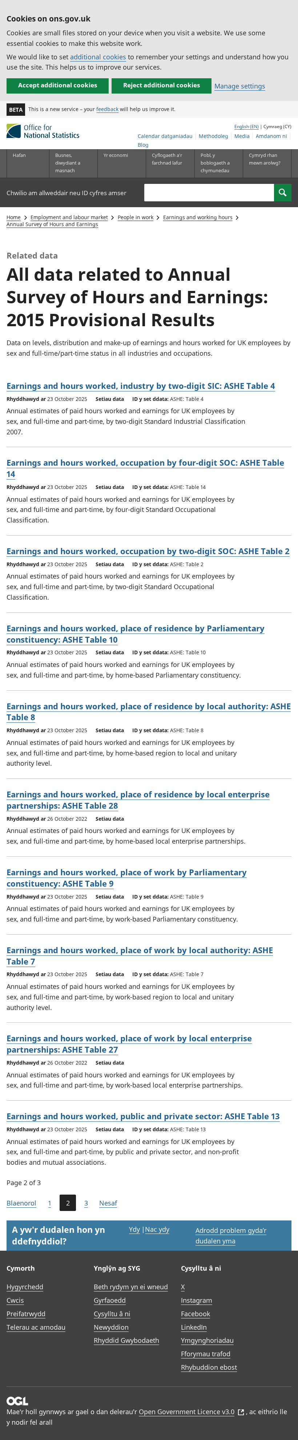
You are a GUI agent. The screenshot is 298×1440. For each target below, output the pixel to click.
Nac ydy (157, 1229)
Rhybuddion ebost (209, 1367)
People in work (135, 217)
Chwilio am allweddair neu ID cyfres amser (66, 193)
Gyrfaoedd (110, 1300)
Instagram (196, 1300)
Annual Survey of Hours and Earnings (52, 224)
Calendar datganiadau (165, 136)
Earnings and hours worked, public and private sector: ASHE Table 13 (143, 1115)
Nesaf (108, 1203)
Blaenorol (21, 1203)
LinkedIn (194, 1327)
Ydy (134, 1229)
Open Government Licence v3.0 (186, 1411)
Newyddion (111, 1327)
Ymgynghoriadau (207, 1340)
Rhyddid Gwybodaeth (126, 1340)
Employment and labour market (69, 217)
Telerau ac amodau (36, 1327)
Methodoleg (213, 136)
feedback (107, 109)
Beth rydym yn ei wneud (131, 1286)
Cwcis (15, 1300)
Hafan (19, 155)
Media (242, 136)
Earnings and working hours (198, 217)
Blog (143, 144)
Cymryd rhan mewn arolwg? (265, 159)
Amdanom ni (271, 136)
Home (14, 217)
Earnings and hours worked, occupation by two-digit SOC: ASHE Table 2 (148, 550)
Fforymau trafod (205, 1353)
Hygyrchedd (25, 1286)
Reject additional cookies (161, 85)
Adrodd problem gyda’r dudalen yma (231, 1235)
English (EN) (246, 126)
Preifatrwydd (26, 1313)
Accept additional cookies (57, 85)
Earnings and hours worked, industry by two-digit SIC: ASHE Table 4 (141, 385)
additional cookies (98, 56)
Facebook (195, 1313)
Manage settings (239, 86)
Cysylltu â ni (112, 1313)
